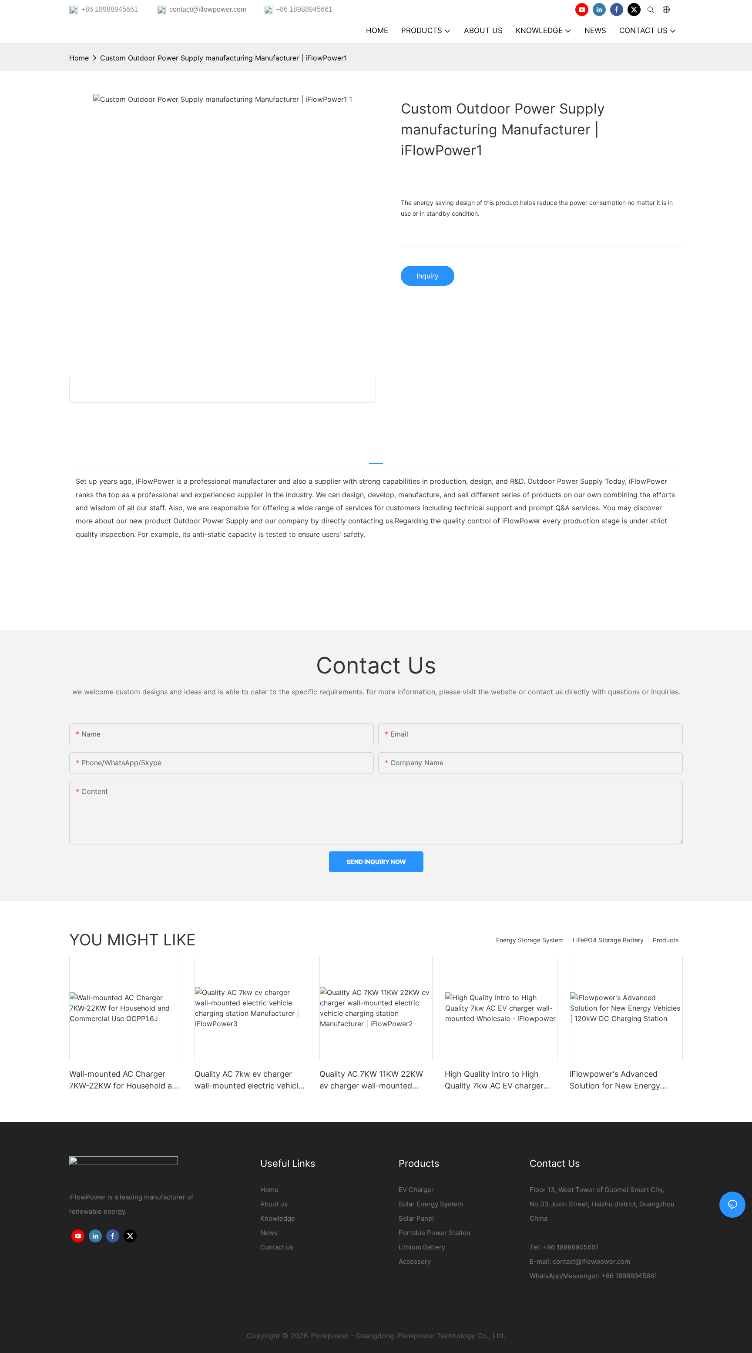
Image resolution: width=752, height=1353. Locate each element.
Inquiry (427, 275)
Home (79, 58)
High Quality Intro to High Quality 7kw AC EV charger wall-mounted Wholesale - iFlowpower (494, 1080)
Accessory (415, 1261)
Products (665, 940)
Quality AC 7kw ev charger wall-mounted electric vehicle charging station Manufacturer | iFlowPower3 (251, 1080)
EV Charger (416, 1190)
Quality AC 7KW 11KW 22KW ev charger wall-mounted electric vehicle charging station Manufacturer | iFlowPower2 (371, 1080)
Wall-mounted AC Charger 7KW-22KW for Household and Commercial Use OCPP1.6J (125, 1080)
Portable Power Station (434, 1233)
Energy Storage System (530, 940)
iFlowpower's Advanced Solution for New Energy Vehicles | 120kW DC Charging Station (625, 1080)
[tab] (376, 458)
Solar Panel (416, 1218)
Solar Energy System (431, 1204)
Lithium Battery (422, 1247)
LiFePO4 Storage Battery (608, 940)
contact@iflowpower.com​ (591, 1261)
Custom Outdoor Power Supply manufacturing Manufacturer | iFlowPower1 (223, 58)
